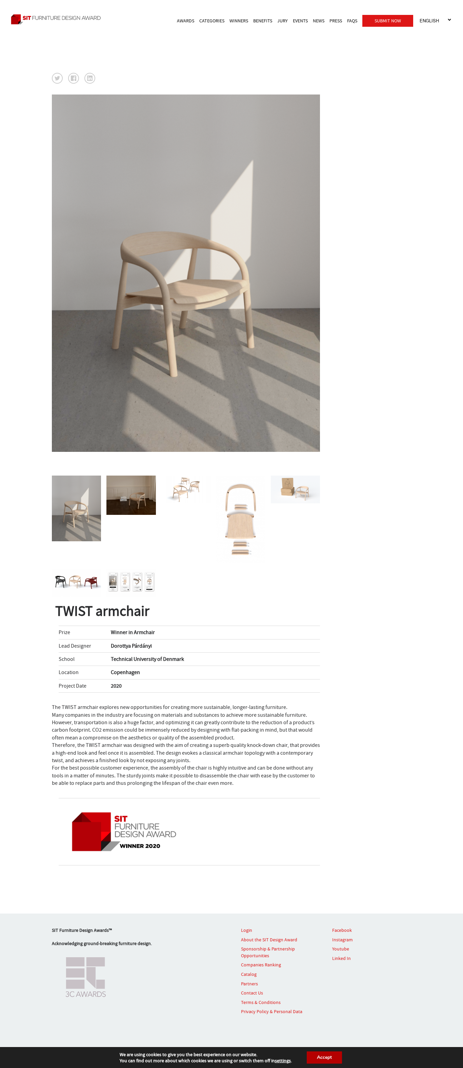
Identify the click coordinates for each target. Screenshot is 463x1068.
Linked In (341, 958)
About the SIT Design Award (269, 940)
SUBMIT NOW (388, 21)
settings (283, 1060)
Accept (324, 1057)
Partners (249, 984)
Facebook (342, 930)
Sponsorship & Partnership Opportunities (268, 952)
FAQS (352, 21)
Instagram (342, 940)
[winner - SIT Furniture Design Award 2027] (63, 19)
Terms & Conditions (261, 1002)
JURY (282, 21)
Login (246, 930)
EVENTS (300, 21)
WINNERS (238, 21)
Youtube (340, 949)
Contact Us (252, 993)
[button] (57, 78)
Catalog (249, 974)
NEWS (318, 21)
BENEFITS (262, 21)
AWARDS (185, 21)
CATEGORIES (211, 21)
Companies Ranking (261, 965)
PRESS (335, 21)
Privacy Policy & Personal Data (271, 1011)
